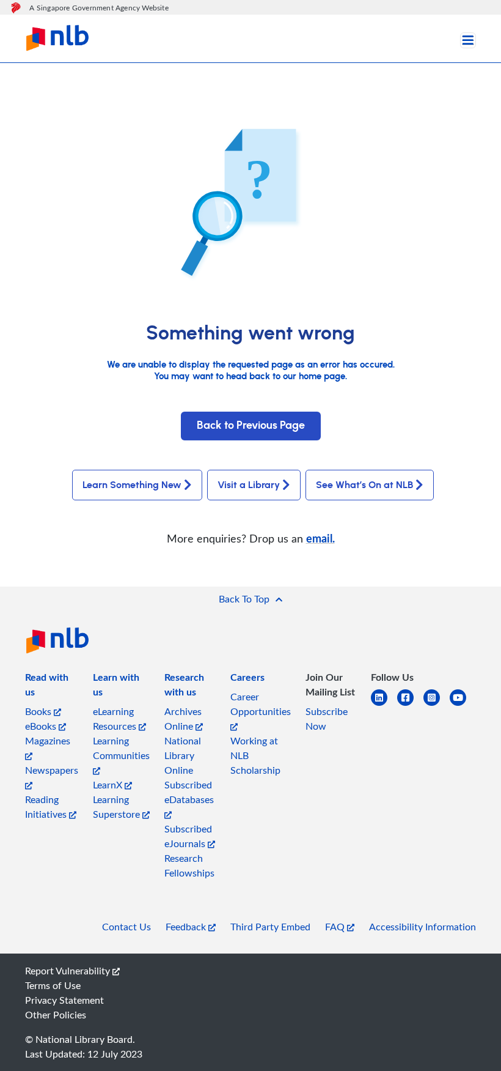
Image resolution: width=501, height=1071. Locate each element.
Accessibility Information (422, 926)
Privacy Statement (64, 1000)
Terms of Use (53, 985)
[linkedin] (384, 705)
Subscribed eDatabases (189, 792)
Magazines (47, 740)
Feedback (187, 926)
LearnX (109, 784)
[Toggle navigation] (468, 40)
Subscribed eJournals (188, 836)
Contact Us (126, 926)
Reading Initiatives (47, 807)
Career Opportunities (260, 704)
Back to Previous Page (251, 425)
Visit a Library (249, 485)
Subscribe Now (326, 719)
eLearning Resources (116, 719)
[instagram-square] (436, 705)
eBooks (42, 726)
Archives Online (183, 719)
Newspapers (51, 770)
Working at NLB (254, 748)
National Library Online (182, 755)
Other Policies (55, 1014)
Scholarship (255, 770)
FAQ (336, 926)
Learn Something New (131, 485)
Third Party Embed (270, 926)
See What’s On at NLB (364, 485)
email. (320, 538)
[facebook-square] (410, 705)
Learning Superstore (117, 807)
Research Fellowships (189, 865)
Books (39, 711)
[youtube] (463, 705)
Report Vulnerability (68, 970)
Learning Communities (121, 748)
